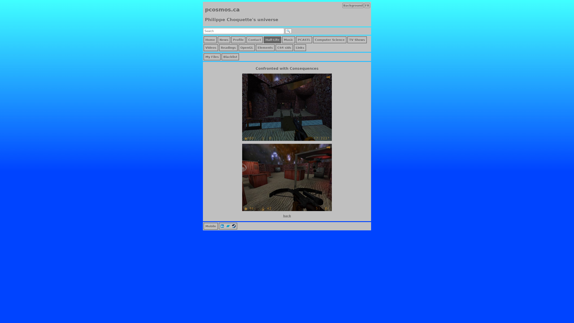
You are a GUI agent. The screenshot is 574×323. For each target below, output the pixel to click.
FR (367, 5)
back (287, 216)
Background (353, 5)
